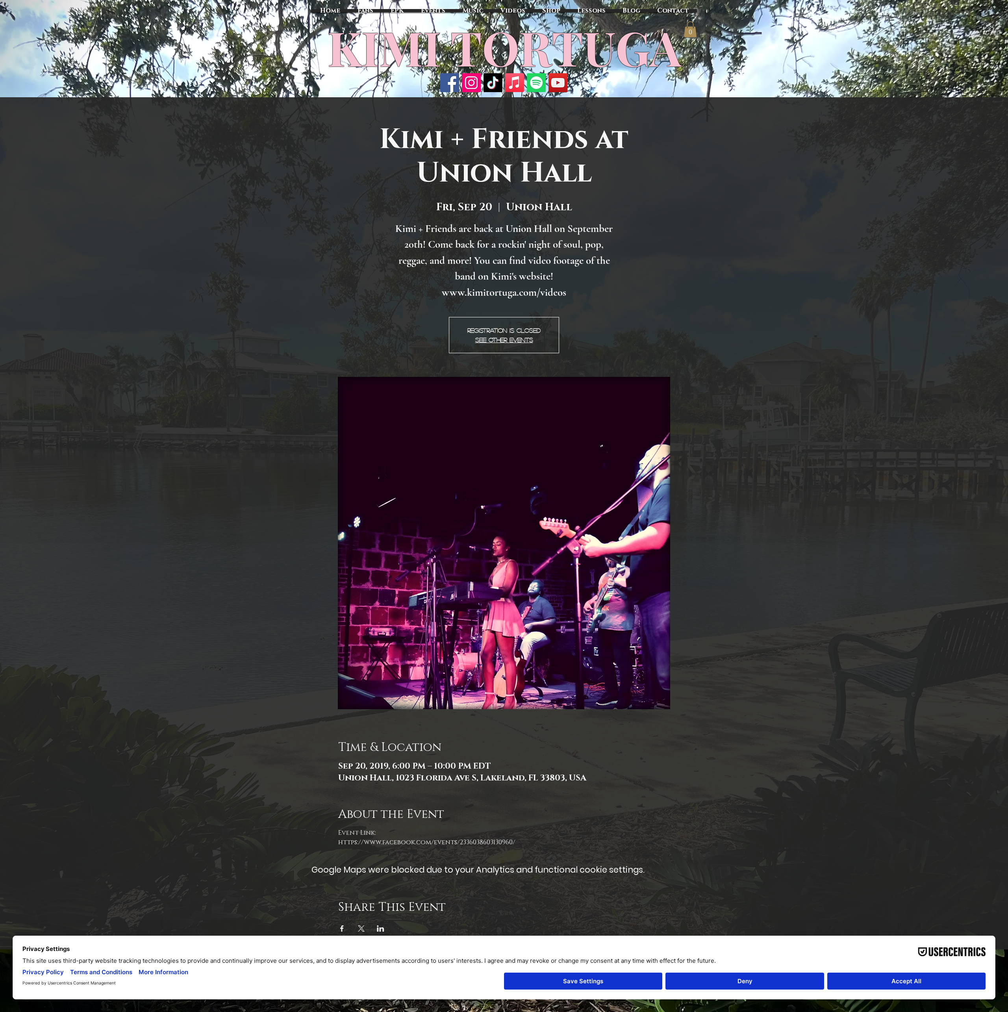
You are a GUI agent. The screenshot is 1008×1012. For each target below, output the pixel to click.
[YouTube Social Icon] (557, 82)
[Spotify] (536, 82)
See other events (504, 340)
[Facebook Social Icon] (449, 82)
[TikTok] (493, 82)
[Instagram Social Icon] (471, 82)
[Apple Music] (514, 82)
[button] (690, 29)
